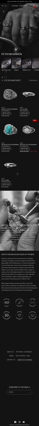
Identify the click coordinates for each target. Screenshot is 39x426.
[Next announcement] (36, 1)
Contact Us (11, 360)
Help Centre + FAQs (23, 356)
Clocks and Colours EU (22, 425)
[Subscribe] (30, 392)
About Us (10, 352)
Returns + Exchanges (24, 352)
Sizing (11, 356)
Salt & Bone (23, 109)
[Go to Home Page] (19, 6)
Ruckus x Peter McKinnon (9, 109)
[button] (2, 6)
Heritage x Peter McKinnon (28, 144)
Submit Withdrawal (24, 360)
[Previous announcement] (2, 1)
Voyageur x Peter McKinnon (10, 144)
